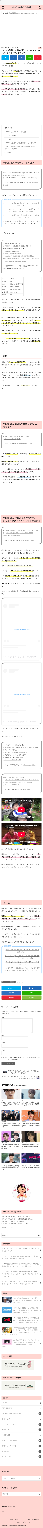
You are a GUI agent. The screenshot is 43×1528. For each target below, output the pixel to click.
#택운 (8, 782)
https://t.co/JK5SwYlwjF (12, 251)
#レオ (10, 246)
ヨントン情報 (27, 1519)
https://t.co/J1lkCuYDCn (12, 780)
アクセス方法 (18, 1519)
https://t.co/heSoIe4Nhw (12, 253)
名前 (3, 1035)
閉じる (10, 128)
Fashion (5, 1403)
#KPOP (5, 258)
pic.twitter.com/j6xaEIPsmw (16, 175)
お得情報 (6, 1419)
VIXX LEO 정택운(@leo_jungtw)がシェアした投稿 (18, 657)
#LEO (7, 261)
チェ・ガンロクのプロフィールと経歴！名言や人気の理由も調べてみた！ (21, 1250)
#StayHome (12, 258)
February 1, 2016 (29, 765)
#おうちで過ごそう (22, 258)
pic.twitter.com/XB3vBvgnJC (12, 760)
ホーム (6, 1519)
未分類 (6, 1435)
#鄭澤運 (29, 782)
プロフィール (11, 135)
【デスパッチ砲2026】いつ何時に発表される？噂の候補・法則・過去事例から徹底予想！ (20, 1257)
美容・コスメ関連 (9, 1440)
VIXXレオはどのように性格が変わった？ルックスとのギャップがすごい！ (21, 148)
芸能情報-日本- (9, 1446)
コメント (4, 1017)
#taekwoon (13, 782)
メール (4, 1042)
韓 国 (7, 1456)
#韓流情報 (24, 256)
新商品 (5, 1429)
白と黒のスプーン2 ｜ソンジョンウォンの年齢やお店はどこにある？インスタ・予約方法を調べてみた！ (20, 1283)
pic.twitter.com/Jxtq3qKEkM (11, 439)
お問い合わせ (26, 1522)
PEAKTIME (7, 1408)
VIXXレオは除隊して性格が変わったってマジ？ (20, 143)
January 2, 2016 (24, 789)
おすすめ (21, 982)
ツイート (5, 1511)
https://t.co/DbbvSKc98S (12, 256)
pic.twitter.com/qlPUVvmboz (12, 785)
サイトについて (17, 1522)
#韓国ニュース (32, 256)
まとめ (7, 152)
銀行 (5, 1451)
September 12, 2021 (27, 540)
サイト (3, 1050)
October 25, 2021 (19, 268)
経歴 (8, 139)
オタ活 (11, 1519)
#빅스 (30, 780)
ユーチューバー (9, 1424)
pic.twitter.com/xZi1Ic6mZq (17, 261)
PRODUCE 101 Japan (11, 1413)
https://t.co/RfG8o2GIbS (25, 533)
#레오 (12, 533)
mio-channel (21, 7)
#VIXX (6, 246)
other (5, 982)
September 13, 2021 (26, 443)
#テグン (24, 782)
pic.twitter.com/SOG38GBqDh (12, 535)
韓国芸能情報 (12, 982)
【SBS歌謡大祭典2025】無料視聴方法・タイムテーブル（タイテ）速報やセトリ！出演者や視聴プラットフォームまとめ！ (21, 1274)
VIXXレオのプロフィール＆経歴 (15, 132)
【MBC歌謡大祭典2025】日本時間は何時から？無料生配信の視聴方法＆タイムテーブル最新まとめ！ (20, 1265)
